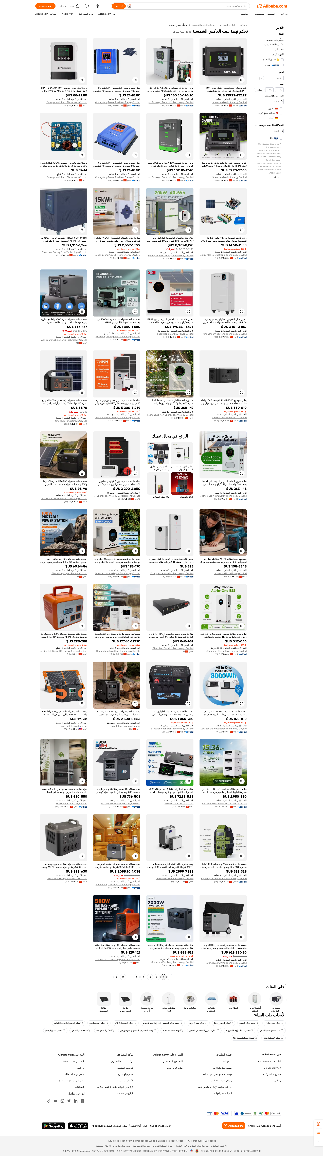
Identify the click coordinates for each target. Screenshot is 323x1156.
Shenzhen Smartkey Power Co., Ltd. (175, 333)
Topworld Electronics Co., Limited (229, 417)
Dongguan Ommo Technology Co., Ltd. (226, 962)
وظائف (277, 1080)
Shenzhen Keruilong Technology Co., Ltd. (172, 962)
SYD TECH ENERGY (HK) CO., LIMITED (120, 803)
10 (123, 977)
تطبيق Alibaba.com (102, 1125)
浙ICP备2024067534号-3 (247, 1151)
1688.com (127, 1140)
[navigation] (269, 501)
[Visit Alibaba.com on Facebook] (82, 1101)
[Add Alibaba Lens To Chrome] (233, 1125)
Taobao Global (175, 1140)
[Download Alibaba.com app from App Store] (78, 1125)
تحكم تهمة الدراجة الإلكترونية (238, 1030)
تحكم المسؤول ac (97, 1023)
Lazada (161, 1140)
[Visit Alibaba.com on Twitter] (69, 1101)
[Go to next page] (116, 977)
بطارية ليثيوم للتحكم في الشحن (202, 1030)
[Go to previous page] (170, 977)
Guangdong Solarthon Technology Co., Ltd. (118, 651)
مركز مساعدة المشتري (122, 1061)
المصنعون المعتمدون (173, 1061)
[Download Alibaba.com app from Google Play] (53, 1125)
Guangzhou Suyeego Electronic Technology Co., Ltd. (169, 102)
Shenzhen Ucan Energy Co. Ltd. (230, 573)
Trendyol (197, 1140)
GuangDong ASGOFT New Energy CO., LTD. (117, 255)
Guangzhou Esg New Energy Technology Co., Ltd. (223, 495)
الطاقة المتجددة (227, 25)
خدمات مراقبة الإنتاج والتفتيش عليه (215, 1087)
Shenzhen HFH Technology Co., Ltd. (174, 878)
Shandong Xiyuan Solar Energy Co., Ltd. (226, 651)
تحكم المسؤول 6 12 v (124, 1023)
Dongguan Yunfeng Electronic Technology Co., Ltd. (63, 340)
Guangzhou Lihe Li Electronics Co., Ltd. (66, 102)
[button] (129, 6)
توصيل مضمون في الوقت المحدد (216, 1074)
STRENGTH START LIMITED (179, 803)
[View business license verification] (191, 1151)
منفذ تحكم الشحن (79, 1030)
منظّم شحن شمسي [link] (177, 25)
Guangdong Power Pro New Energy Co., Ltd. (117, 102)
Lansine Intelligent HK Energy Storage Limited (63, 651)
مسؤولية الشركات (272, 1074)
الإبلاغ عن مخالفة (125, 1093)
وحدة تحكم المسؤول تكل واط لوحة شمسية (161, 1023)
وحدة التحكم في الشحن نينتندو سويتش (136, 1030)
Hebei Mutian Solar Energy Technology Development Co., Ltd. (116, 495)
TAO (188, 1140)
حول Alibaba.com (271, 1054)
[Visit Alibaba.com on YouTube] (55, 1101)
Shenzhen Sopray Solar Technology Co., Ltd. (64, 252)
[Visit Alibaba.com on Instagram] (62, 1101)
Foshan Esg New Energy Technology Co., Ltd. (170, 414)
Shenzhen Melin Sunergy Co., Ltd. (229, 102)
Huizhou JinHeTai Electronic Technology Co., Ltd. (223, 255)
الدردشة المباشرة (125, 1067)
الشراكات (79, 1087)
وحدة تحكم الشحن (247, 1023)
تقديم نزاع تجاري (125, 1074)
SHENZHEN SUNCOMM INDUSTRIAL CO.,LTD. (223, 803)
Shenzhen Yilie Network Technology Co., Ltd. (64, 498)
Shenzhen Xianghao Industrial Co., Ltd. (67, 878)
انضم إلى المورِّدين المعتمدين (70, 1080)
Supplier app (157, 1125)
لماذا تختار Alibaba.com (269, 1061)
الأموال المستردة (125, 1080)
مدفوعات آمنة (225, 1061)
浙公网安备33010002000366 (216, 1151)
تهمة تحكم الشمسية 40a (243, 1038)
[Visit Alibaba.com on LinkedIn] (76, 1101)
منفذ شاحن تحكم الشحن (270, 1030)
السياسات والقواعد (223, 1093)
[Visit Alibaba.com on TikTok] (49, 1101)
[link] (318, 1124)
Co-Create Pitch (272, 1067)
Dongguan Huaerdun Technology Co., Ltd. (171, 573)
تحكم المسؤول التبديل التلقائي (67, 1023)
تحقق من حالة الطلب (74, 1074)
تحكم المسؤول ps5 (272, 1038)
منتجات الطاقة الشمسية (203, 25)
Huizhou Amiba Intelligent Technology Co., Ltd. (116, 573)
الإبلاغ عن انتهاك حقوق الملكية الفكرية (115, 1087)
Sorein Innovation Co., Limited (71, 803)
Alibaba (244, 25)
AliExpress (113, 1140)
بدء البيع (80, 1067)
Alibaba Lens (268, 1125)
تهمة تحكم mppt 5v (171, 1030)
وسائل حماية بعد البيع (221, 1080)
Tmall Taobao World (145, 1140)
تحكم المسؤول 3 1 (222, 1023)
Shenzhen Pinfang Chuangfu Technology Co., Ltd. (116, 884)
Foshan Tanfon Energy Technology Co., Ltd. (117, 417)
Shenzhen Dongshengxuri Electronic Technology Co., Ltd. (223, 878)
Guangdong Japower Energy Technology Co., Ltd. (169, 255)
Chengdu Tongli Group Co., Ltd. (71, 420)
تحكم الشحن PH (103, 1030)
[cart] (86, 6)
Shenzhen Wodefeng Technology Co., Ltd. (225, 333)
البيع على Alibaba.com (73, 1061)
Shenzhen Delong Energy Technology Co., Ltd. (223, 728)
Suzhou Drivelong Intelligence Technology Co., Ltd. (116, 336)
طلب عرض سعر (175, 1067)
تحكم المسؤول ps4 (53, 1030)
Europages (210, 1140)
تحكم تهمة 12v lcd (272, 1023)
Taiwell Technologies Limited (125, 726)
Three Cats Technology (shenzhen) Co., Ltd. (117, 959)
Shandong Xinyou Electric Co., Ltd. (69, 573)
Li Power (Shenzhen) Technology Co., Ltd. (172, 728)
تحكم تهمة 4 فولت (196, 1023)
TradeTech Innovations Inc (73, 726)
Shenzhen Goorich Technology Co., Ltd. (172, 648)
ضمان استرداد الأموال (221, 1067)
